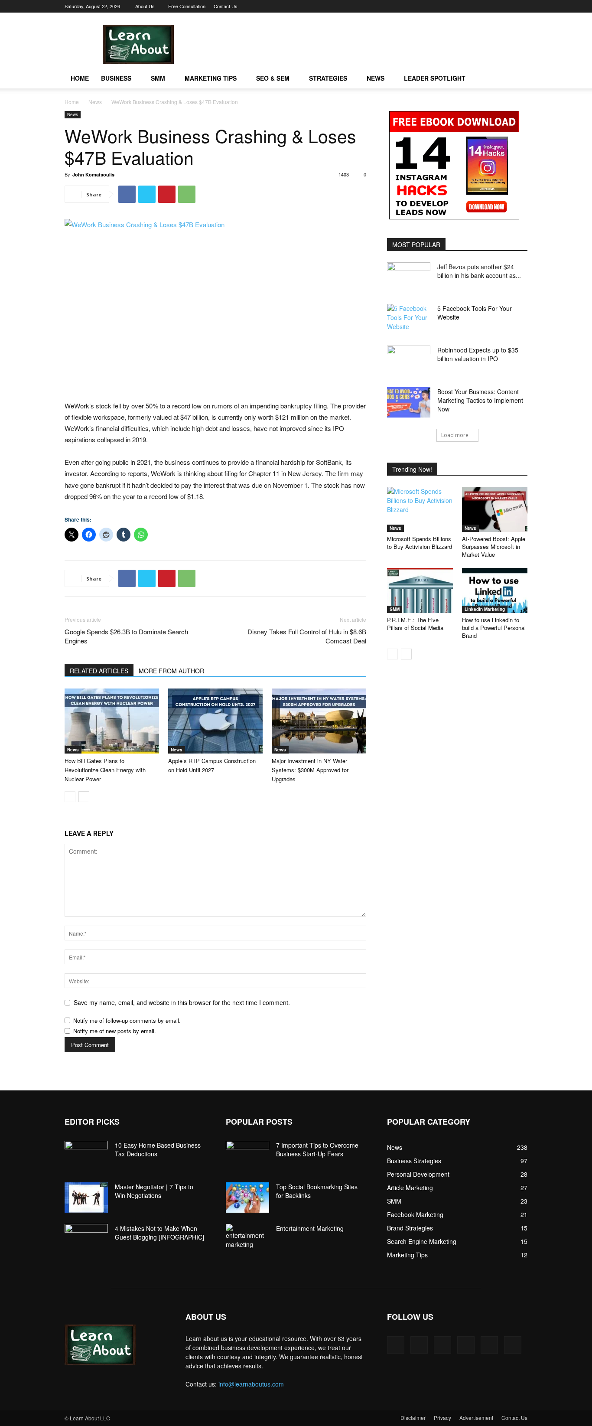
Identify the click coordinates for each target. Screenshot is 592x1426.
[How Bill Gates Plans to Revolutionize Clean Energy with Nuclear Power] (112, 721)
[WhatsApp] (186, 194)
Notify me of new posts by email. (114, 1031)
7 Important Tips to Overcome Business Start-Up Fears (317, 1149)
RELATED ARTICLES (99, 670)
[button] (517, 79)
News (375, 78)
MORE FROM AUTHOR (171, 670)
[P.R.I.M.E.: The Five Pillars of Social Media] (420, 590)
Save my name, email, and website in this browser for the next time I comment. (182, 1002)
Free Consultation (186, 6)
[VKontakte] (506, 6)
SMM (158, 78)
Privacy (442, 1417)
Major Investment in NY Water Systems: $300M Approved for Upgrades (310, 770)
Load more (454, 435)
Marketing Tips (211, 78)
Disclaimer (413, 1417)
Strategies (328, 78)
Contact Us (225, 6)
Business (116, 78)
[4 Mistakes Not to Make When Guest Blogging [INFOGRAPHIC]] (86, 1239)
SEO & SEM (272, 78)
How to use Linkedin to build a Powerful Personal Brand (494, 628)
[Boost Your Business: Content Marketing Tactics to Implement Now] (408, 402)
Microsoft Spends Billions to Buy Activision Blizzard (419, 543)
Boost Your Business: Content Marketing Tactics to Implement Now (480, 400)
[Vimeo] (492, 6)
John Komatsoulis (93, 174)
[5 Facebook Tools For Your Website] (408, 319)
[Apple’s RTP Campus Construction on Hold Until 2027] (215, 721)
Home (80, 78)
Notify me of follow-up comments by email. (127, 1020)
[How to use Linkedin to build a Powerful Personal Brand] (495, 590)
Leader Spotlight (434, 78)
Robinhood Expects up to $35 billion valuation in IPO (477, 354)
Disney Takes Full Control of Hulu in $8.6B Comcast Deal (306, 636)
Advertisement (476, 1417)
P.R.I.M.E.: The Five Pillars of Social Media (415, 624)
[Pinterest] (463, 6)
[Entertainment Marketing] (247, 1236)
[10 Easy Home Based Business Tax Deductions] (86, 1156)
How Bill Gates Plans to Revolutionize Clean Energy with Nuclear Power (105, 770)
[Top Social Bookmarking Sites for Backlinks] (247, 1197)
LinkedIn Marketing (485, 609)
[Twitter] (478, 6)
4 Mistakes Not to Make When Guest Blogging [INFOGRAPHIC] (159, 1232)
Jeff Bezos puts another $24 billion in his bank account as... (479, 271)
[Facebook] (449, 6)
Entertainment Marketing (310, 1228)
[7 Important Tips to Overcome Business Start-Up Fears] (247, 1156)
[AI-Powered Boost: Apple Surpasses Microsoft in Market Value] (495, 509)
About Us (145, 6)
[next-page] (83, 796)
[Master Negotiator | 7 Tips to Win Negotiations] (86, 1197)
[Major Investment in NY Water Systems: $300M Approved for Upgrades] (319, 721)
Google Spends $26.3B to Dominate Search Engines (126, 636)
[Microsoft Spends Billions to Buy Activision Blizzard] (420, 509)
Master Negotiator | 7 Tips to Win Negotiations (154, 1191)
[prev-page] (70, 796)
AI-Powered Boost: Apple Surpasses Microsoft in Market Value (493, 546)
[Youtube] (520, 6)
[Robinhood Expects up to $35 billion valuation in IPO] (408, 361)
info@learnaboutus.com (251, 1384)
